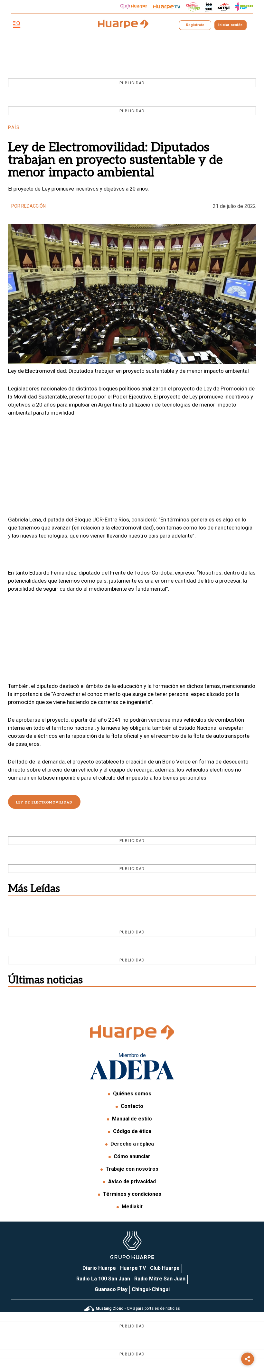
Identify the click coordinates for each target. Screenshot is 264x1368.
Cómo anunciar (132, 1156)
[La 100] (208, 7)
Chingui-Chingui (151, 1289)
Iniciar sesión (230, 25)
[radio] (223, 7)
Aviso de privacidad (132, 1181)
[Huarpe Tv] (166, 7)
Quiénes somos (132, 1094)
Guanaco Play (111, 1289)
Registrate (195, 25)
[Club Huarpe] (133, 7)
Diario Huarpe (99, 1268)
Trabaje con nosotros (132, 1169)
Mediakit (132, 1207)
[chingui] (193, 7)
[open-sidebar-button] (17, 25)
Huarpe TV (133, 1268)
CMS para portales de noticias (138, 1308)
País (14, 127)
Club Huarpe (165, 1268)
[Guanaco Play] (244, 6)
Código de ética (132, 1131)
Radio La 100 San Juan (103, 1279)
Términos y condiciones (132, 1194)
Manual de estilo (132, 1119)
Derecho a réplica (132, 1144)
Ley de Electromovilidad (44, 802)
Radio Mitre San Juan (159, 1279)
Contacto (132, 1106)
